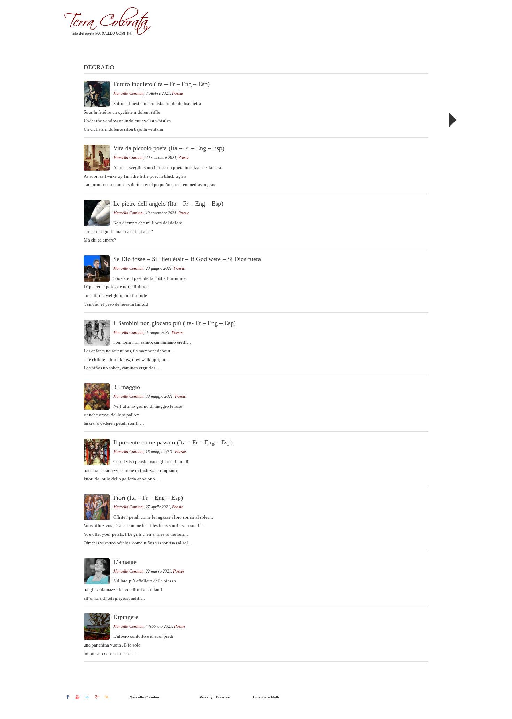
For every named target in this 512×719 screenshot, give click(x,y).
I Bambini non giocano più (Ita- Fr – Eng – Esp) (174, 323)
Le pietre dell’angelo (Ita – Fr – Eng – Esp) (168, 203)
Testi (365, 33)
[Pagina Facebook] (67, 697)
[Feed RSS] (106, 697)
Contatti (413, 33)
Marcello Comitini (128, 93)
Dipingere (125, 616)
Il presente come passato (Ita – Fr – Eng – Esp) (173, 442)
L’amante (125, 561)
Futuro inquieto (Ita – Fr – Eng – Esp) (161, 84)
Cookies (223, 697)
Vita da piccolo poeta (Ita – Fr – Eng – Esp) (168, 148)
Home (312, 33)
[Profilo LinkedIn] (87, 697)
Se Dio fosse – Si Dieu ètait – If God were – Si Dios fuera (187, 258)
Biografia (338, 33)
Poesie (177, 93)
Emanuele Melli (266, 697)
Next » (452, 120)
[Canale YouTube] (77, 697)
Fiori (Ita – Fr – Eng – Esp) (148, 497)
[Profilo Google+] (97, 697)
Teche (387, 33)
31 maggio (126, 386)
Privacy (206, 697)
